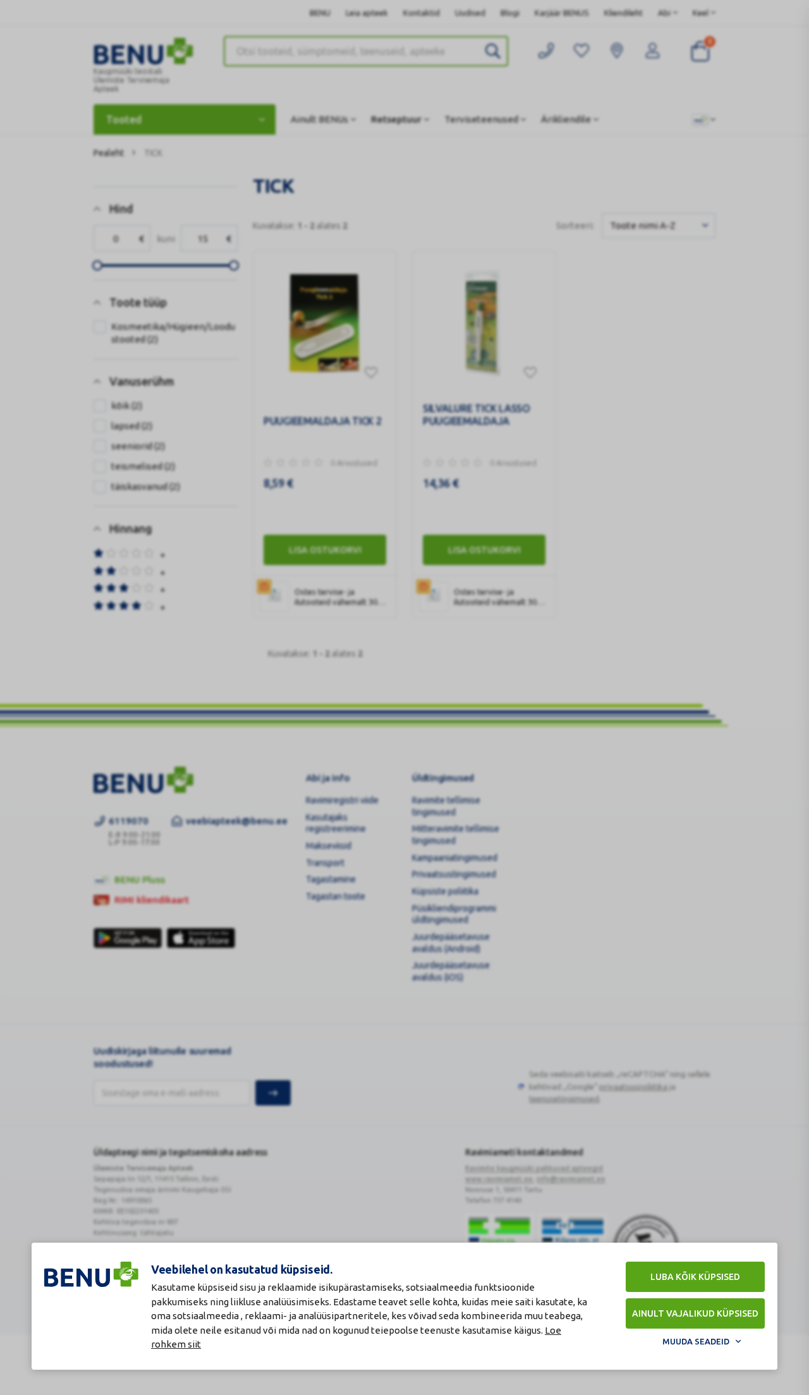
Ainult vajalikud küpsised (695, 1313)
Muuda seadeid (695, 1341)
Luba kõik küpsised (695, 1277)
